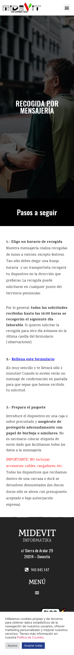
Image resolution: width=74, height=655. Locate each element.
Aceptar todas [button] (33, 645)
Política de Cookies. (31, 637)
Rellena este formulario (33, 360)
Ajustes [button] (12, 645)
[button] (67, 7)
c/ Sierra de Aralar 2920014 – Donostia (37, 553)
